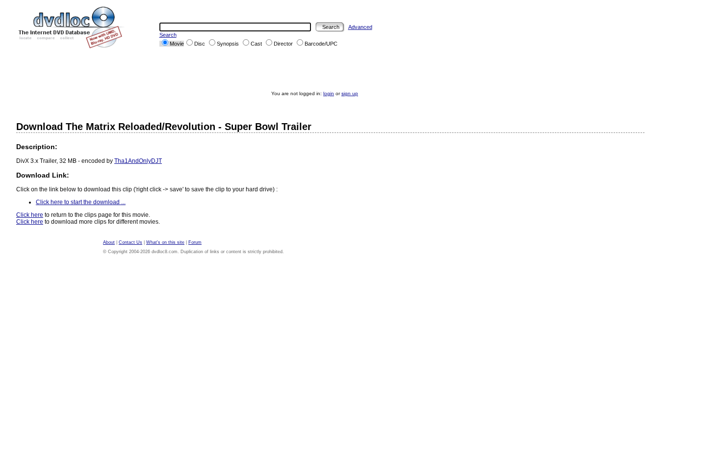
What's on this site (165, 242)
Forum (195, 242)
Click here (29, 214)
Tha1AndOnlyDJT (138, 160)
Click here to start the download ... (81, 202)
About (109, 242)
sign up (349, 93)
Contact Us (130, 242)
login (328, 93)
